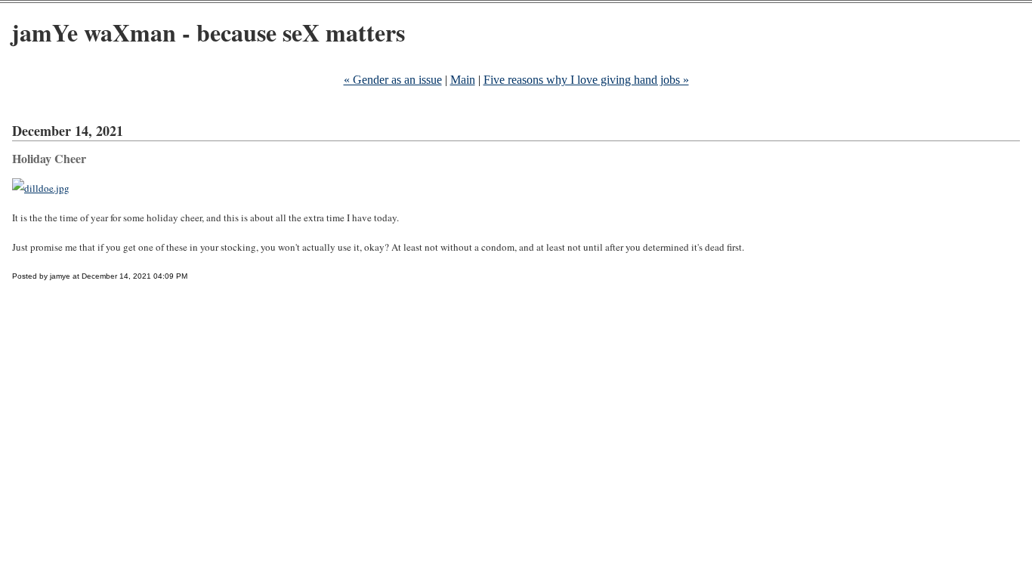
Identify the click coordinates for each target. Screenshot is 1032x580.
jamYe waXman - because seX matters (208, 32)
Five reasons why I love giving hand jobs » (586, 79)
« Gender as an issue (393, 79)
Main (462, 79)
